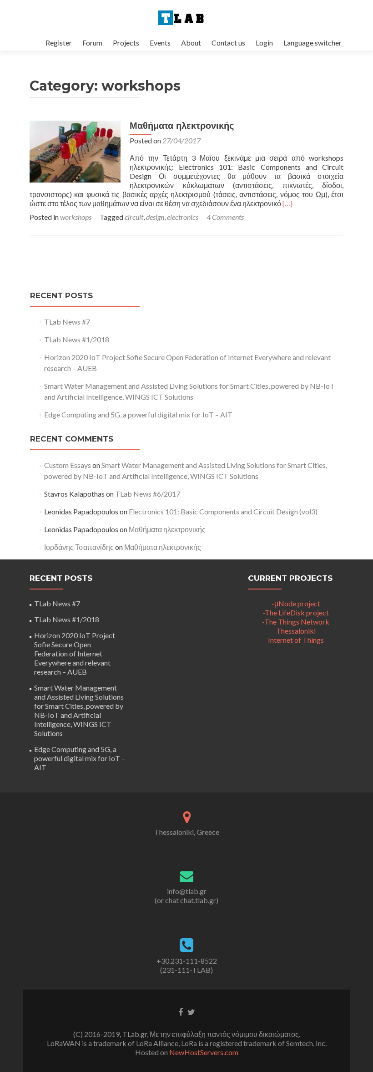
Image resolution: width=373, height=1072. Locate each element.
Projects (126, 42)
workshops (75, 217)
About (191, 42)
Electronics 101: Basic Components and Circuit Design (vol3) (223, 511)
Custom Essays (67, 465)
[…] (287, 203)
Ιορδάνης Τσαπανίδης (79, 547)
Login (264, 42)
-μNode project (296, 603)
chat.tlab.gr (198, 900)
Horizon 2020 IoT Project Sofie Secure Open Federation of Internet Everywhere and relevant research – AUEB (74, 653)
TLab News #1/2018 (76, 339)
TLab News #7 (67, 321)
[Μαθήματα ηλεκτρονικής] (75, 150)
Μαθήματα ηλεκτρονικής (182, 125)
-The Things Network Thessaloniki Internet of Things (295, 630)
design (155, 217)
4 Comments (225, 217)
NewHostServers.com (203, 1052)
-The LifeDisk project (295, 612)
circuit (134, 217)
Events (160, 42)
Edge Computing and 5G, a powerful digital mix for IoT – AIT (138, 414)
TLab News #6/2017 (147, 493)
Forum (92, 42)
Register (58, 42)
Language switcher (312, 42)
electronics (182, 217)
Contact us (228, 42)
